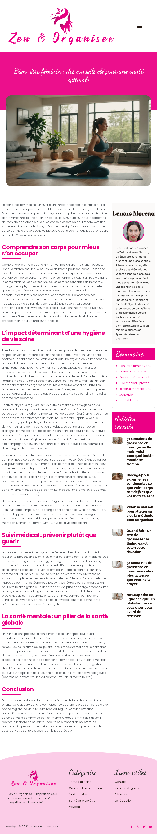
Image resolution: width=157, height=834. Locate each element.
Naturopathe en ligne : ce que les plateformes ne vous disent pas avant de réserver (141, 605)
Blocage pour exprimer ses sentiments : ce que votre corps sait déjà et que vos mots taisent (140, 485)
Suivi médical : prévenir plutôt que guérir (135, 383)
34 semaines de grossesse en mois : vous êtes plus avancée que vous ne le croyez (140, 573)
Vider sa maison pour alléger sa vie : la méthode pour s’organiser (140, 513)
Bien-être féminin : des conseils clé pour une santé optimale (135, 366)
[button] (140, 26)
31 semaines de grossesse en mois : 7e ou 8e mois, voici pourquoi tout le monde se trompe (140, 451)
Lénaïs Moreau (129, 400)
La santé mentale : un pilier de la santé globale (135, 389)
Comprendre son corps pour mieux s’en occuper (135, 371)
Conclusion (127, 394)
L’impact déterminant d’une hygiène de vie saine (135, 377)
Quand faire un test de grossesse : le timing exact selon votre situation (139, 541)
